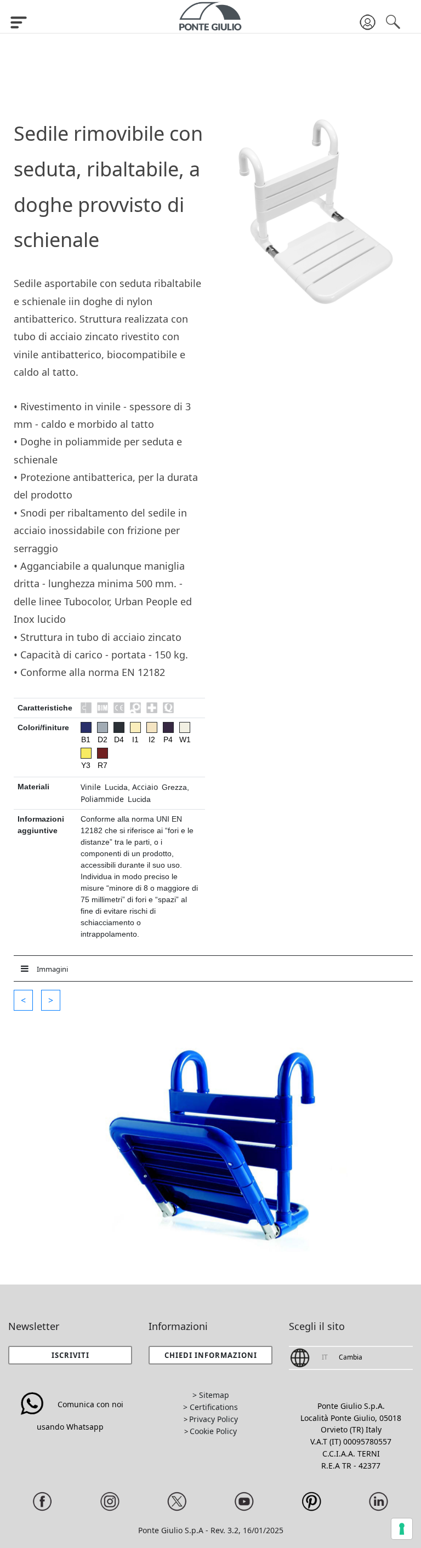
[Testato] (168, 707)
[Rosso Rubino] (102, 753)
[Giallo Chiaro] (86, 753)
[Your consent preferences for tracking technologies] (401, 1528)
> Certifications (210, 1407)
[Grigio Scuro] (118, 727)
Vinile (91, 787)
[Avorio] (135, 727)
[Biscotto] (151, 727)
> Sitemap (210, 1395)
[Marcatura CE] (118, 707)
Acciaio (145, 787)
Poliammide (102, 799)
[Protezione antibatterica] (151, 707)
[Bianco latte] (184, 727)
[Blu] (86, 727)
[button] (23, 1000)
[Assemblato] (86, 707)
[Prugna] (168, 727)
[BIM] (102, 707)
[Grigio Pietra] (102, 727)
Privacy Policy (213, 1419)
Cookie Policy (213, 1431)
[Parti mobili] (135, 707)
